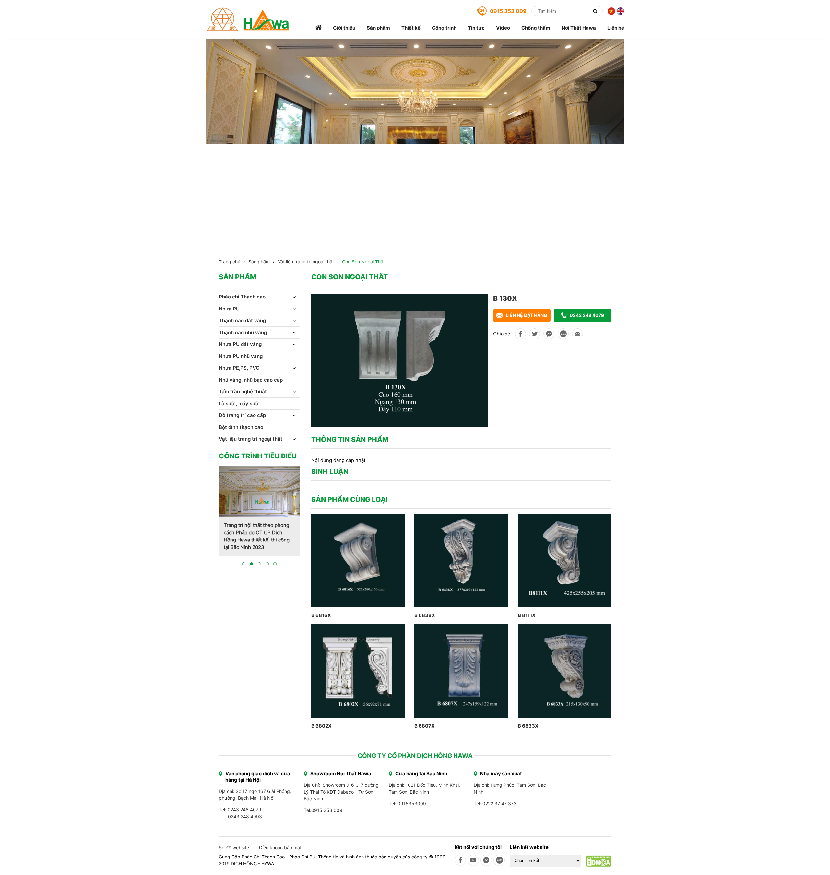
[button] (244, 564)
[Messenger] (486, 860)
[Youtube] (473, 860)
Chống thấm (535, 28)
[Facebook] (460, 860)
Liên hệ (615, 28)
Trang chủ (229, 261)
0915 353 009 (508, 11)
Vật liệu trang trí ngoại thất (306, 261)
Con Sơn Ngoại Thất (363, 261)
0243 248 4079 (587, 315)
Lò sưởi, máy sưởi (239, 403)
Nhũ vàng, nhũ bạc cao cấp (251, 380)
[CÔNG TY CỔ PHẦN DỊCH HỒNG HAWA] (248, 19)
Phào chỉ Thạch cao (242, 297)
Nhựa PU (229, 309)
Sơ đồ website (234, 847)
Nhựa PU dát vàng (240, 344)
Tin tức (476, 28)
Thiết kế (411, 28)
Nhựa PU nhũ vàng (241, 356)
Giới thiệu (344, 28)
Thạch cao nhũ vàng (243, 332)
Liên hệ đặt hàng (526, 315)
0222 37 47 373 (499, 803)
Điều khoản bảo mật (280, 847)
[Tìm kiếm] (595, 11)
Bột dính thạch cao (241, 427)
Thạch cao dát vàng (242, 320)
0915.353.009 (326, 810)
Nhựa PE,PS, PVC (239, 368)
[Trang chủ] (318, 28)
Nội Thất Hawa (579, 28)
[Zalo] (499, 860)
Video (503, 28)
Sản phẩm (378, 28)
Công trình (444, 28)
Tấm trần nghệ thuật (243, 391)
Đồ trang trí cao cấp (242, 415)
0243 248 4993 (245, 816)
